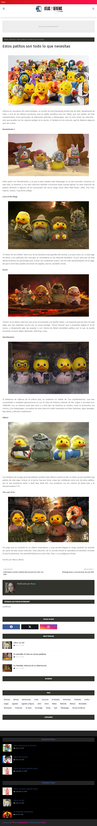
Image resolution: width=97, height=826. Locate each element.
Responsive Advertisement (48, 26)
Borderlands (26, 700)
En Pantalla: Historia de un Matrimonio (30, 665)
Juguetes (15, 704)
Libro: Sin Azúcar (21, 757)
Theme (43, 822)
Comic (36, 700)
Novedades (83, 704)
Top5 (55, 708)
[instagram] (48, 626)
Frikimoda (77, 700)
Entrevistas (67, 700)
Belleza (16, 700)
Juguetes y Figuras (27, 704)
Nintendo (63, 704)
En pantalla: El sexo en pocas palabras (30, 654)
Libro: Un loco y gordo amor (26, 768)
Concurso (45, 700)
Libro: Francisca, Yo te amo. (25, 745)
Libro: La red (19, 643)
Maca (33, 584)
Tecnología (38, 708)
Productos (18, 708)
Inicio (6, 39)
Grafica (86, 700)
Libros (46, 704)
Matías (54, 704)
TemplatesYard (22, 822)
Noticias (72, 704)
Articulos (12, 39)
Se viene (29, 708)
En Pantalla (56, 700)
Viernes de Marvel (78, 708)
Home (3, 2)
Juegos (6, 704)
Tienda (48, 708)
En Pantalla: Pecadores (23, 812)
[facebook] (11, 626)
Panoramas (8, 708)
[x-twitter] (30, 626)
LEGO (39, 704)
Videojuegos (64, 708)
